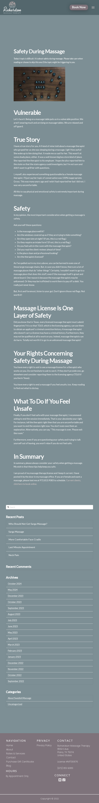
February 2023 (15, 650)
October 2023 (15, 602)
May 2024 (13, 589)
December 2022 (15, 663)
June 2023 (13, 626)
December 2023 (15, 596)
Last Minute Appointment (22, 547)
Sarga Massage (16, 531)
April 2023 (13, 638)
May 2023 (13, 632)
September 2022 (16, 681)
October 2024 (15, 583)
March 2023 (14, 644)
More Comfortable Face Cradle (25, 539)
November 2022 (15, 669)
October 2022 (15, 675)
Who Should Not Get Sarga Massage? (28, 524)
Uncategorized (15, 704)
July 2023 (12, 620)
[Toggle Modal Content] (93, 7)
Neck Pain (14, 555)
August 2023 (14, 614)
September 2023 (16, 608)
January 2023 (14, 657)
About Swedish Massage (19, 698)
